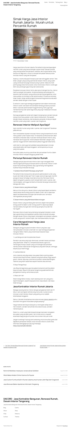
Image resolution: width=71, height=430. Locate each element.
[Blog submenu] (67, 2)
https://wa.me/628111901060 (22, 326)
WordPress (65, 425)
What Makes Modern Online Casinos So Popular (18, 375)
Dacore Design (21, 60)
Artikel (26, 60)
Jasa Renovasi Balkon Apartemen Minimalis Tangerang (21, 384)
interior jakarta (48, 299)
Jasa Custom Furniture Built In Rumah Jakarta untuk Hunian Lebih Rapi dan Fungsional (31, 380)
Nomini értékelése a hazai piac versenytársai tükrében (21, 371)
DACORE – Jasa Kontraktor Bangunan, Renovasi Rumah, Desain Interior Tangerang (30, 400)
